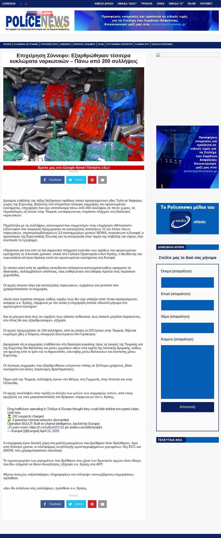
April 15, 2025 (49, 431)
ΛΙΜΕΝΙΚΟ (65, 44)
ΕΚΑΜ (192, 3)
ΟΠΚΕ (160, 3)
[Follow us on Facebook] (22, 4)
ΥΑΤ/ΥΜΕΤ (206, 3)
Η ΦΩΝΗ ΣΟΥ (142, 44)
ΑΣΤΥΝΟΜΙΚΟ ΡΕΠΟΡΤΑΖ (119, 44)
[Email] (102, 180)
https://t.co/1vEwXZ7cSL (46, 427)
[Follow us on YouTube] (26, 4)
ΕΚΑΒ (101, 44)
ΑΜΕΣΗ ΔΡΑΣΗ (104, 3)
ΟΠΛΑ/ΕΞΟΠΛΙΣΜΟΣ (162, 44)
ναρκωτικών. (12, 215)
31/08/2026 (9, 3)
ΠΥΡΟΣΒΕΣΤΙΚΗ (49, 44)
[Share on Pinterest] (92, 180)
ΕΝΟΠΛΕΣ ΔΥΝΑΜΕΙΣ (84, 44)
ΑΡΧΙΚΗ (7, 44)
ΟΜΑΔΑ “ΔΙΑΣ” (127, 3)
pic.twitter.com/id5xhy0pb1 (83, 427)
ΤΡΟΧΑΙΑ (147, 3)
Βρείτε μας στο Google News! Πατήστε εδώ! (74, 167)
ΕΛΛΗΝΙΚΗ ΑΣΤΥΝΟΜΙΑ (26, 44)
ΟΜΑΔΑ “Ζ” (176, 3)
